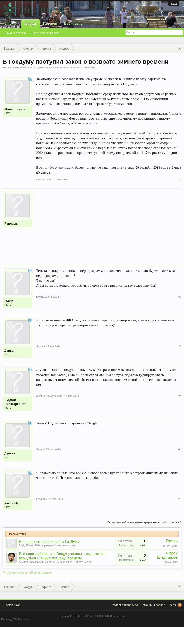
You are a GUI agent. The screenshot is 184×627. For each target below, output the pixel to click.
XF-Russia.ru (21, 619)
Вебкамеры (74, 23)
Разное (27, 67)
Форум (30, 24)
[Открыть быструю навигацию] (179, 48)
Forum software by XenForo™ (92, 616)
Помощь (146, 605)
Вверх (172, 605)
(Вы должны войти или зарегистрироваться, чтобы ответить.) (144, 522)
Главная (10, 23)
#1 (179, 179)
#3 (179, 346)
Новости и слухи (65, 545)
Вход (174, 3)
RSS (180, 605)
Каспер (172, 541)
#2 (179, 296)
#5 (179, 449)
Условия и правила (125, 605)
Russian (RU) (11, 605)
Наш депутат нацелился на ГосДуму (49, 541)
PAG (21, 545)
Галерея (50, 23)
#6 (179, 499)
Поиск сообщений (15, 32)
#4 (179, 395)
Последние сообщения (45, 32)
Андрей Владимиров (31, 561)
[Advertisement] (108, 224)
